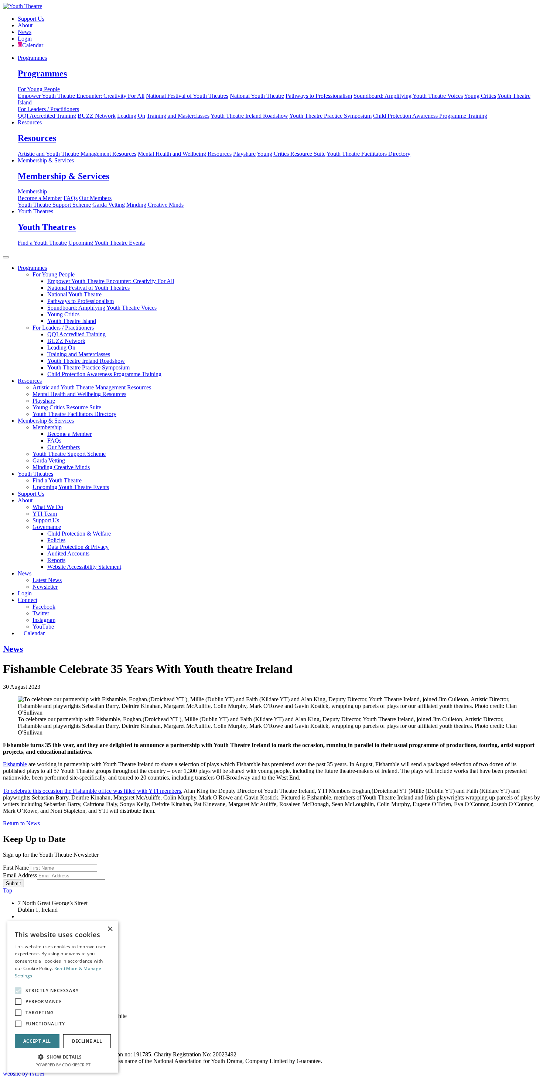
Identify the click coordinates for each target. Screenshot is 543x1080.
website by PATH (23, 1073)
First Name (16, 867)
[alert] (62, 997)
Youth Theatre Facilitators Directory (368, 154)
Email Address (20, 875)
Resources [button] (30, 381)
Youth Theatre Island (71, 321)
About (25, 25)
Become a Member (40, 198)
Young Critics (480, 96)
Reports (56, 560)
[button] (63, 1056)
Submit (13, 883)
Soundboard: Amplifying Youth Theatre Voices (408, 96)
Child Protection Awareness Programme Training (430, 116)
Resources (30, 122)
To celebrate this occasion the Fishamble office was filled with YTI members (92, 791)
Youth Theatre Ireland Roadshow (249, 116)
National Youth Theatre (257, 96)
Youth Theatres (35, 211)
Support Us (31, 19)
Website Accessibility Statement (84, 567)
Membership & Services (46, 160)
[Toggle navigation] (6, 257)
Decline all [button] (87, 1041)
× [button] (110, 929)
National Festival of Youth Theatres (187, 96)
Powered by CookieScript (62, 1064)
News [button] (24, 573)
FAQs (71, 198)
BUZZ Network (97, 116)
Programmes (32, 58)
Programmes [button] (32, 268)
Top (7, 890)
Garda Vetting (108, 205)
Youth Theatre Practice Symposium (330, 116)
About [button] (25, 500)
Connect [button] (27, 600)
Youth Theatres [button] (35, 474)
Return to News (21, 823)
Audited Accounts (68, 553)
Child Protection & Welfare (79, 533)
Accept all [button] (37, 1041)
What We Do (48, 507)
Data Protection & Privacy (78, 547)
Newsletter (45, 587)
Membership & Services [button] (46, 420)
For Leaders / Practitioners (48, 109)
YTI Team (45, 513)
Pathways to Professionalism (319, 96)
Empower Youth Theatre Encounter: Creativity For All (81, 96)
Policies (56, 540)
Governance (47, 527)
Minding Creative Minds (155, 205)
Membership (32, 191)
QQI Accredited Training (47, 116)
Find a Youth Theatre (42, 243)
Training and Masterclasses (178, 116)
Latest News (47, 580)
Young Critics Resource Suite (291, 154)
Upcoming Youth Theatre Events (106, 243)
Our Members (95, 198)
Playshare (244, 154)
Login (25, 38)
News (24, 32)
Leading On (131, 116)
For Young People (39, 89)
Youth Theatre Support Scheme (54, 205)
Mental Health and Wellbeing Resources (185, 154)
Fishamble (15, 764)
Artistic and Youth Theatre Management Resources (77, 154)
